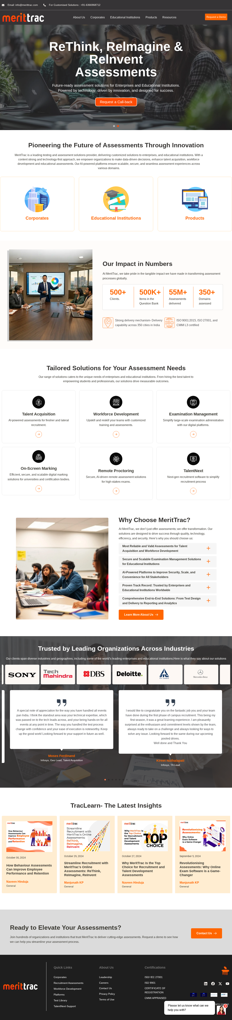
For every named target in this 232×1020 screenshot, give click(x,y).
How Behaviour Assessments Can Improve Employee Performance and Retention (29, 870)
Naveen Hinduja (17, 882)
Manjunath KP (74, 883)
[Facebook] (213, 985)
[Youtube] (227, 985)
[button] (114, 127)
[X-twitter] (220, 985)
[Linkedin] (206, 985)
